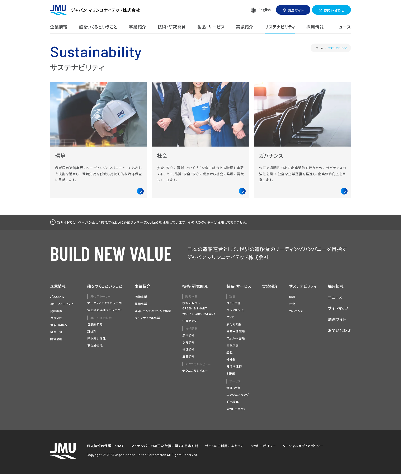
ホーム (319, 48)
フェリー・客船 (235, 338)
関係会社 (56, 339)
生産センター (191, 321)
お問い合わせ (334, 10)
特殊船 (231, 359)
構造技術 (188, 349)
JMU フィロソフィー (63, 304)
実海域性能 (95, 345)
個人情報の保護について (105, 445)
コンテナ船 (233, 303)
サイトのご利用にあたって (224, 445)
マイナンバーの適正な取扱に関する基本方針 (164, 445)
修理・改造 (233, 388)
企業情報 (58, 27)
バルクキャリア (236, 310)
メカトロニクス (236, 409)
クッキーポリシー (263, 445)
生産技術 (188, 356)
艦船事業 (141, 304)
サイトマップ (338, 308)
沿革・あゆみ (58, 325)
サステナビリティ (280, 27)
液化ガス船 (233, 324)
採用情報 (315, 27)
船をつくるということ (98, 27)
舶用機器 (232, 402)
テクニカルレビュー (195, 370)
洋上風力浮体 (96, 338)
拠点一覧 (56, 332)
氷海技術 (188, 342)
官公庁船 (232, 345)
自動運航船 (95, 324)
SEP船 (230, 373)
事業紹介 (137, 27)
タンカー (232, 317)
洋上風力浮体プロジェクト (105, 310)
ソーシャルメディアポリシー (303, 445)
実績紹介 (244, 27)
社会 (292, 304)
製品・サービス (211, 27)
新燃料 (91, 331)
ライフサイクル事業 (147, 318)
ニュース (343, 27)
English (265, 9)
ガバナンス (296, 311)
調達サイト (296, 10)
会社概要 (56, 311)
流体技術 (188, 335)
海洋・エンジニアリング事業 (153, 311)
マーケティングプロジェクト (105, 303)
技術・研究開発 (172, 27)
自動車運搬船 (235, 331)
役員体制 (56, 318)
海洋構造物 (234, 366)
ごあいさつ (57, 297)
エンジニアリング (237, 395)
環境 (292, 297)
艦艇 (229, 352)
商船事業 (141, 297)
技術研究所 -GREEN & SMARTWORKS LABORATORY (198, 308)
